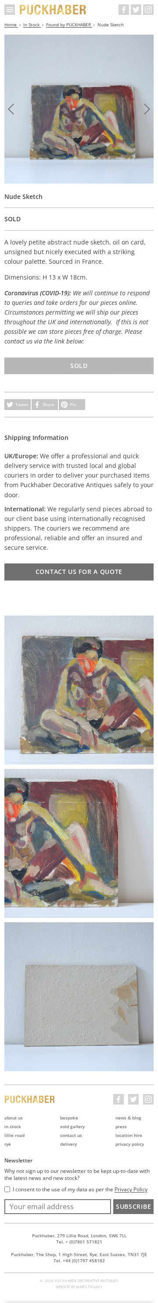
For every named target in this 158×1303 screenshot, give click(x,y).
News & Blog (128, 1118)
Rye (7, 1144)
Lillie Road (14, 1135)
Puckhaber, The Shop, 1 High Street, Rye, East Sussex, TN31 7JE (79, 1254)
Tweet (22, 404)
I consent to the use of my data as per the (80, 1189)
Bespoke (69, 1118)
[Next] (147, 109)
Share (48, 404)
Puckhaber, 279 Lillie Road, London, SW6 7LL (79, 1235)
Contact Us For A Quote (79, 571)
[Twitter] (136, 9)
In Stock (32, 24)
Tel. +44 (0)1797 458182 (79, 1260)
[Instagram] (148, 9)
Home (11, 24)
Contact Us (71, 1135)
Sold (79, 365)
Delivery (68, 1144)
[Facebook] (123, 9)
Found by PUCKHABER (69, 24)
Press (121, 1126)
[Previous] (11, 109)
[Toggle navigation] (9, 9)
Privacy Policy (129, 1144)
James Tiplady (89, 1286)
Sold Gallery (72, 1126)
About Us (13, 1118)
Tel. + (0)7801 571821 (79, 1242)
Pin (73, 404)
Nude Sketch (110, 24)
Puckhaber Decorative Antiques (53, 9)
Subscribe (133, 1206)
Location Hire (128, 1135)
